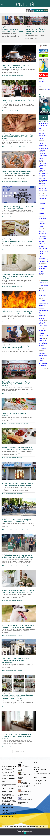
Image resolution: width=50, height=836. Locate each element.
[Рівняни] (25, 3)
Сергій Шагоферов (6, 75)
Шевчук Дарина (6, 423)
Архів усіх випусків (43, 118)
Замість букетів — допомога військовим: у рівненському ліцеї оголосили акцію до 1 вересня (18, 383)
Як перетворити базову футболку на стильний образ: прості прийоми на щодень (43, 355)
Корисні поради (13, 75)
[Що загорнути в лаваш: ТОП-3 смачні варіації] (19, 404)
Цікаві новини (44, 280)
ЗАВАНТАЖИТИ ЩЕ (19, 751)
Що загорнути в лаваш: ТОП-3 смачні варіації (15, 414)
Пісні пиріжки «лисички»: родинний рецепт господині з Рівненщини (18, 101)
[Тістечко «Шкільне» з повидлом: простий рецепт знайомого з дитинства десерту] (15, 228)
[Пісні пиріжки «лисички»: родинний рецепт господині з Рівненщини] (19, 88)
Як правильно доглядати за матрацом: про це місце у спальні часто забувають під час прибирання (18, 276)
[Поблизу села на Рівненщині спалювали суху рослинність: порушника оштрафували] (19, 299)
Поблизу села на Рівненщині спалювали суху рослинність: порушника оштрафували (18, 312)
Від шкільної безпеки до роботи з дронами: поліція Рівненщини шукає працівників (18, 484)
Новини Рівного (13, 146)
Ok (25, 833)
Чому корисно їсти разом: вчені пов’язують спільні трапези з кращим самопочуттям (18, 591)
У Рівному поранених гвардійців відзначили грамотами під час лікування (18, 347)
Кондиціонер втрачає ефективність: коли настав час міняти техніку (43, 304)
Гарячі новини (13, 181)
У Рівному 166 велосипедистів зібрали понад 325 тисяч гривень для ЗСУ (16, 520)
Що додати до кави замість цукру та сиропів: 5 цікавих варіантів (15, 66)
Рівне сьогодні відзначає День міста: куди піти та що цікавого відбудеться (18, 29)
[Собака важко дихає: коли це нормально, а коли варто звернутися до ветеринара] (19, 613)
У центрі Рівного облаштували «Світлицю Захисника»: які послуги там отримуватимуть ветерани (17, 696)
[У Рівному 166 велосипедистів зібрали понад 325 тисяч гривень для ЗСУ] (19, 507)
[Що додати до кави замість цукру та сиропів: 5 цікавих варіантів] (19, 53)
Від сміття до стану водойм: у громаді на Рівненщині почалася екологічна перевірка (18, 556)
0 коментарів (19, 423)
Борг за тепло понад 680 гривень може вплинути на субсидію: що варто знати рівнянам (16, 736)
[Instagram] (36, 762)
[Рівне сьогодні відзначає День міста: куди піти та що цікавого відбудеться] (18, 20)
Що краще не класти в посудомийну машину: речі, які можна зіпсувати (43, 294)
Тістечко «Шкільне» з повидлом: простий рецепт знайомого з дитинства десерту (17, 240)
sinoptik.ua (46, 89)
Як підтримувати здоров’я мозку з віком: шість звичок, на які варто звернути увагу (17, 448)
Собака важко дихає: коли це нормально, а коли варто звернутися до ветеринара (18, 626)
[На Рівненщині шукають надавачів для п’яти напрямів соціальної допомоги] (19, 159)
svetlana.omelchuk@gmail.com (43, 773)
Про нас (23, 828)
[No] (48, 831)
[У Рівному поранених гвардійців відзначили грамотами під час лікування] (19, 333)
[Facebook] (34, 762)
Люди (12, 110)
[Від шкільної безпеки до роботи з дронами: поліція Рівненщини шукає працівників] (19, 471)
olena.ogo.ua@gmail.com (41, 785)
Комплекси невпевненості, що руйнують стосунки (43, 310)
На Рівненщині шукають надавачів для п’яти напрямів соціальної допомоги (16, 172)
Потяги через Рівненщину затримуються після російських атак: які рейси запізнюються (17, 660)
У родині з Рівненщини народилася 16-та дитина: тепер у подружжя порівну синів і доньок (17, 136)
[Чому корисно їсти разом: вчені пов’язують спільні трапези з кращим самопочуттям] (19, 578)
